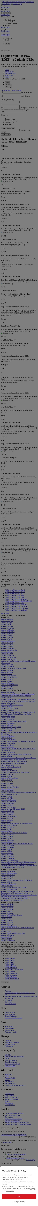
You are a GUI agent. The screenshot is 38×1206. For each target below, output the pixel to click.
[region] (19, 1186)
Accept (19, 1197)
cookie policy (10, 1191)
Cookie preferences (19, 1202)
